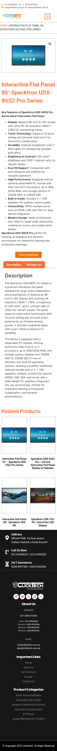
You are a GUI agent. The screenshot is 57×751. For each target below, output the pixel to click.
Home (3, 25)
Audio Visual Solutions (28, 695)
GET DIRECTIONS (28, 615)
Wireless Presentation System (28, 704)
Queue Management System (28, 718)
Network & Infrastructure (28, 709)
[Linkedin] (34, 596)
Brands (28, 676)
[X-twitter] (28, 596)
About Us (28, 667)
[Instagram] (41, 596)
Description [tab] (13, 264)
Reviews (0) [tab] (34, 264)
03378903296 (33, 630)
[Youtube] (22, 596)
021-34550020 (31, 621)
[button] (50, 44)
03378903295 (33, 627)
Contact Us (28, 681)
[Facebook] (16, 596)
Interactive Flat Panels (28, 700)
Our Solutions (28, 672)
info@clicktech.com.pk (28, 645)
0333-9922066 (33, 624)
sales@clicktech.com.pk (28, 648)
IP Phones (28, 714)
